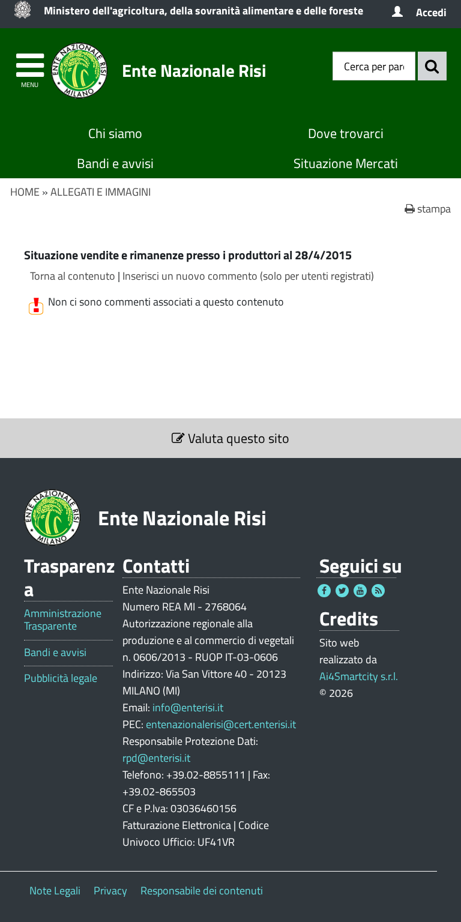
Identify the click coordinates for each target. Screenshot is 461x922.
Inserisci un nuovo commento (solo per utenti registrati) (248, 276)
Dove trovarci (346, 133)
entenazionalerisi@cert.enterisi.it (221, 724)
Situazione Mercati (346, 163)
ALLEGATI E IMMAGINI (100, 192)
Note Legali (54, 890)
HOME (25, 192)
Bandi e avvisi (115, 163)
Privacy (110, 890)
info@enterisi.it (187, 707)
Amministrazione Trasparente (62, 620)
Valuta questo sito (237, 438)
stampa (433, 208)
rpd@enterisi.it (156, 758)
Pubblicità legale (60, 678)
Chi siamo (115, 133)
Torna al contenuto (72, 276)
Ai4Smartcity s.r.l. (358, 676)
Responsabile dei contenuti (201, 890)
